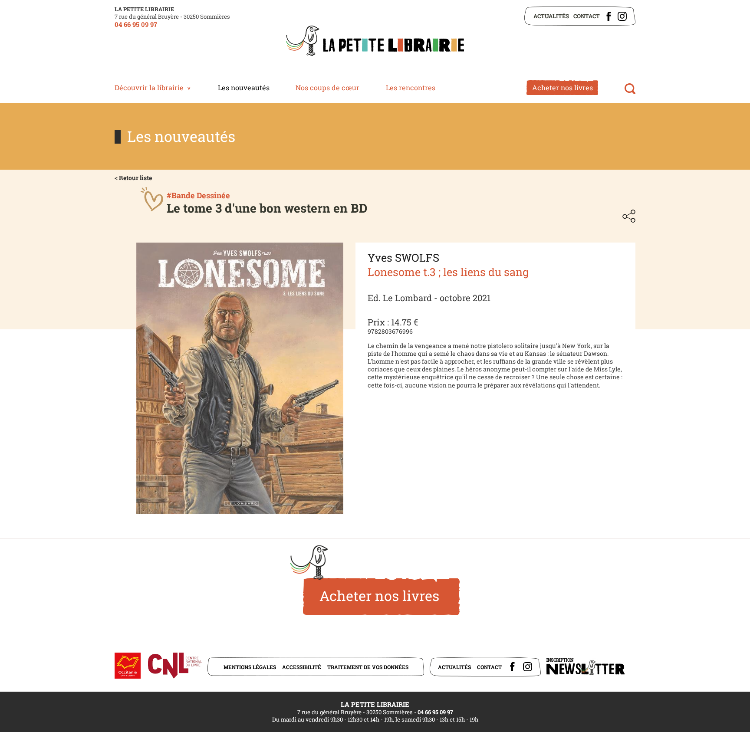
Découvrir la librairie (149, 87)
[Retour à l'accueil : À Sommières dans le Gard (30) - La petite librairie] (375, 41)
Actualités (551, 16)
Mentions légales (250, 666)
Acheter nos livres (562, 87)
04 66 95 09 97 (136, 24)
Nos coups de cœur (327, 87)
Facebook (608, 16)
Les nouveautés (244, 87)
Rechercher (630, 89)
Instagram (622, 16)
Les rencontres (410, 87)
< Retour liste (133, 178)
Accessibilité (301, 666)
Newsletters (585, 666)
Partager (628, 216)
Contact (586, 16)
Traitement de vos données (367, 666)
